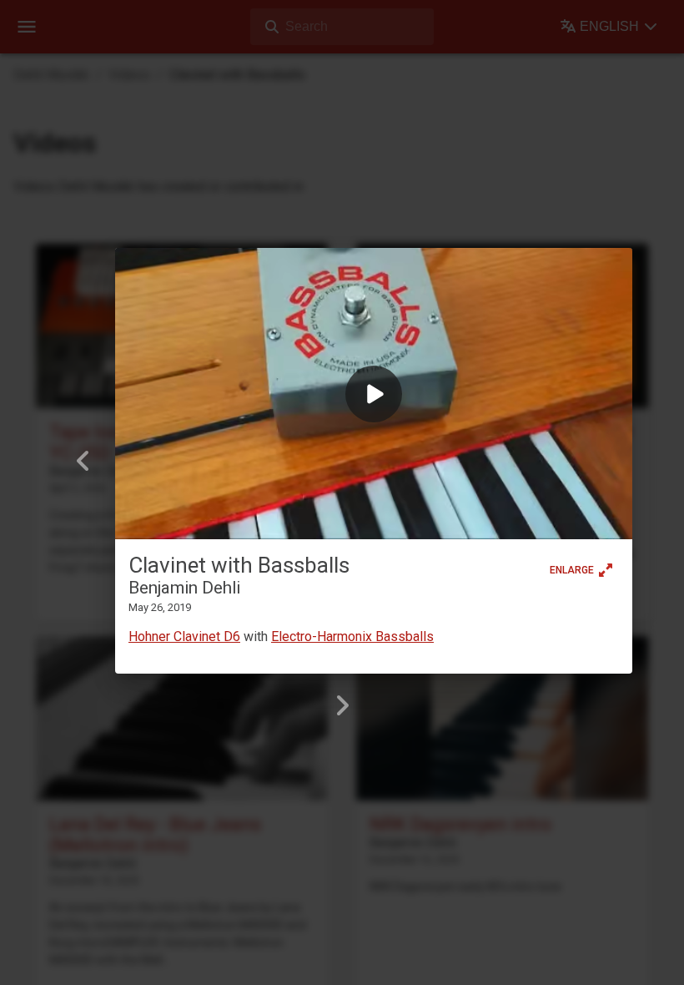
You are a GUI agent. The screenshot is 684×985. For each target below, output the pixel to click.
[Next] (342, 705)
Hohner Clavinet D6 (184, 636)
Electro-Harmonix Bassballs (352, 636)
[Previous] (83, 460)
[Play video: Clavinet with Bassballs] (373, 393)
